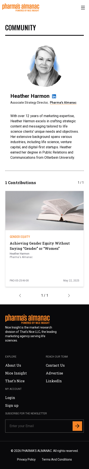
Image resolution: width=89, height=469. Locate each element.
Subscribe (63, 267)
